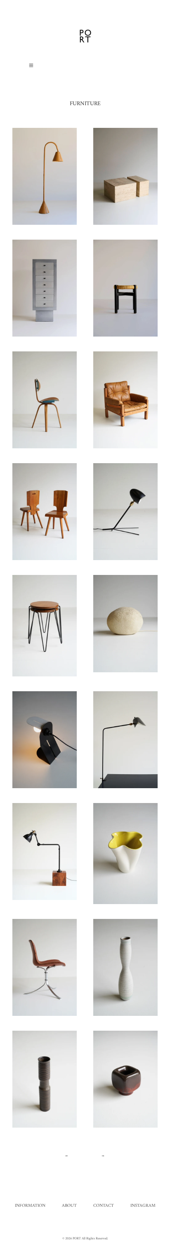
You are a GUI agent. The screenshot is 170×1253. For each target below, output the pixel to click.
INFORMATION (30, 1206)
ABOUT (69, 1206)
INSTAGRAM (143, 1206)
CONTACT (103, 1206)
